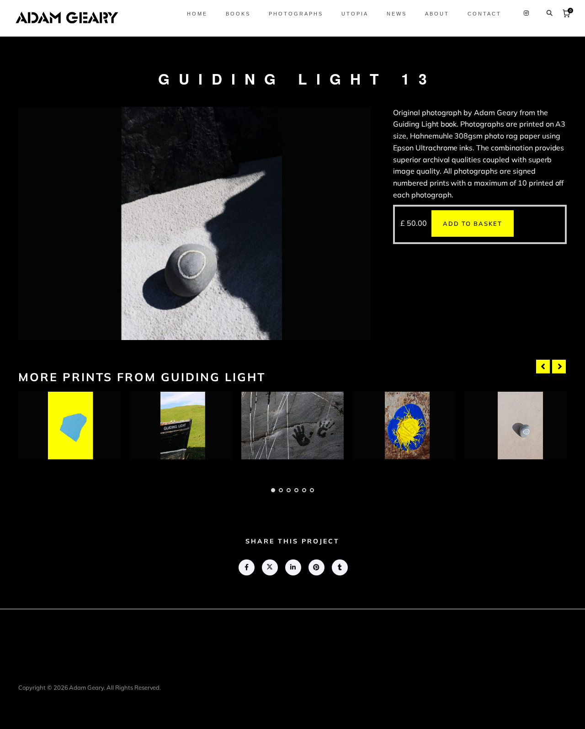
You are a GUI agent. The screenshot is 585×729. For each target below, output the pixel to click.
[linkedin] (293, 567)
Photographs (296, 13)
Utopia (354, 13)
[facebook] (246, 567)
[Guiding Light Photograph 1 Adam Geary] (69, 425)
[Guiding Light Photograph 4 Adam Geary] (404, 425)
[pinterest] (316, 567)
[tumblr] (339, 567)
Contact (484, 13)
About (437, 13)
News (397, 13)
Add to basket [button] (472, 223)
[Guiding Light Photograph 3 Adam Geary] (292, 425)
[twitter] (269, 567)
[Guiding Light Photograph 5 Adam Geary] (515, 425)
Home (197, 13)
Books (238, 13)
